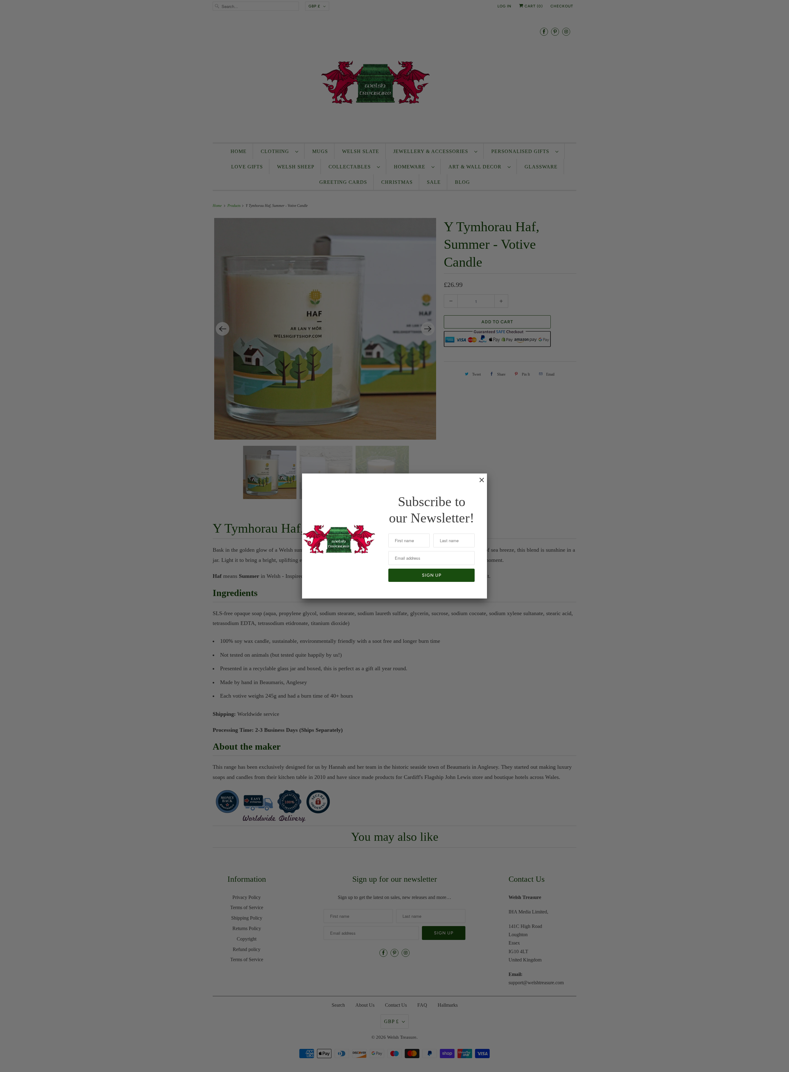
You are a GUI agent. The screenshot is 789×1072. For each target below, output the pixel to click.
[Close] (478, 483)
